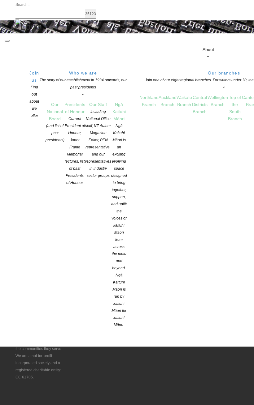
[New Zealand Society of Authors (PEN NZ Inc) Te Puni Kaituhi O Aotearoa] (28, 26)
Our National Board (55, 122)
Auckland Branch (168, 101)
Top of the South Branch (235, 108)
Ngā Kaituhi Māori (119, 214)
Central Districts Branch (200, 104)
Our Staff (98, 140)
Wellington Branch (218, 101)
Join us (34, 94)
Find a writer (160, 24)
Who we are (83, 79)
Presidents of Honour (74, 143)
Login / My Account (217, 24)
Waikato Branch (184, 101)
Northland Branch (149, 101)
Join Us (185, 24)
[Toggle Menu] (7, 41)
